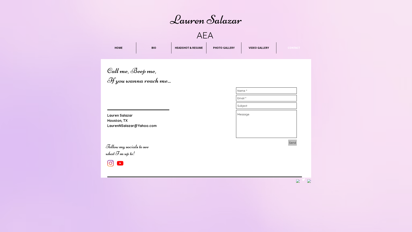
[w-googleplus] (309, 181)
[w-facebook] (298, 181)
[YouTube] (120, 163)
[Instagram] (110, 163)
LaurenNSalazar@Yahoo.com (132, 126)
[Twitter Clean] (303, 179)
